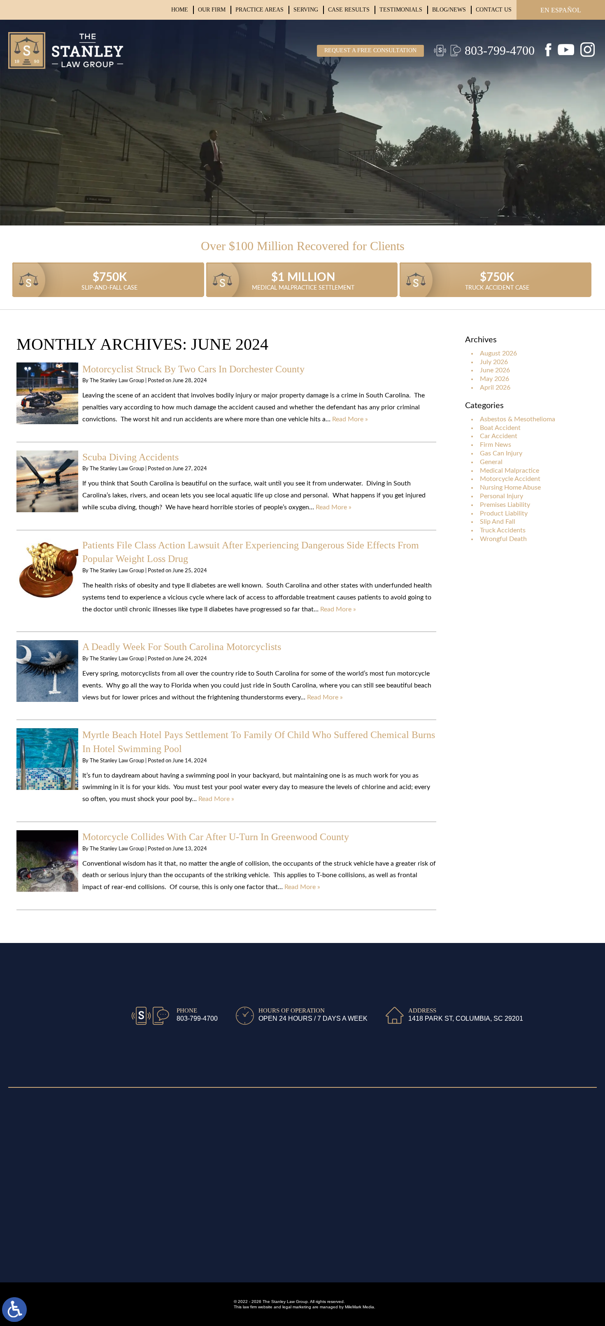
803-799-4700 (500, 50)
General (491, 462)
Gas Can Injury (501, 453)
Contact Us (494, 10)
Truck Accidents (503, 530)
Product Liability (504, 513)
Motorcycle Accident (510, 479)
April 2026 (495, 387)
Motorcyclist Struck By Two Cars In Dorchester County (193, 369)
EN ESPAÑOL (560, 10)
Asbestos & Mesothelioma (517, 419)
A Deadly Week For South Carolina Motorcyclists (181, 646)
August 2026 (498, 353)
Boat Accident (500, 428)
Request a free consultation (370, 50)
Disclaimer (24, 1120)
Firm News (495, 444)
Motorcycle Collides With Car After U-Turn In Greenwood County (215, 836)
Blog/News (449, 10)
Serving (305, 10)
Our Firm (212, 10)
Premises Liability (505, 505)
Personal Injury (501, 496)
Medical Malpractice (509, 470)
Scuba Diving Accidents (130, 457)
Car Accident (498, 436)
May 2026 (494, 379)
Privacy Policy (29, 1133)
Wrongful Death (503, 539)
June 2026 (495, 370)
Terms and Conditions (40, 1146)
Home (179, 10)
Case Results (349, 10)
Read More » (350, 419)
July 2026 (494, 362)
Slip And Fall (497, 521)
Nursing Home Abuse (510, 487)
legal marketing (296, 1307)
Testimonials (400, 10)
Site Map (21, 1108)
